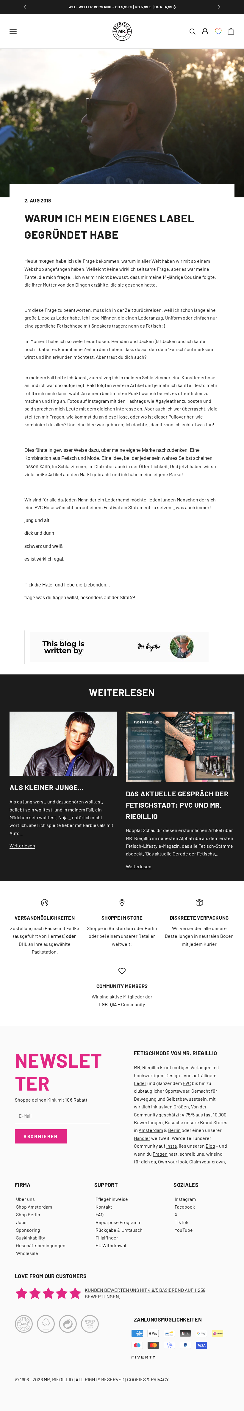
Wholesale (27, 1253)
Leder (140, 1083)
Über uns (25, 1199)
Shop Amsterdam (34, 1206)
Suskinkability (30, 1237)
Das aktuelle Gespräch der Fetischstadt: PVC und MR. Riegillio (177, 804)
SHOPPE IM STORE (122, 918)
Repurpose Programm (118, 1222)
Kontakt (104, 1206)
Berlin (174, 1130)
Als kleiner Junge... (46, 787)
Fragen (160, 1154)
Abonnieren (41, 1136)
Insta (171, 1146)
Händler (142, 1138)
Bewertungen (148, 1122)
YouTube (184, 1230)
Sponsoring (28, 1230)
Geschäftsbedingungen (40, 1245)
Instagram (185, 1199)
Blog (210, 1146)
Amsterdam (151, 1130)
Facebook (185, 1206)
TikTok (181, 1222)
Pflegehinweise (112, 1199)
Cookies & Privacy (148, 1379)
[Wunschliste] (218, 31)
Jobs (21, 1222)
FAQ (100, 1214)
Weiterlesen (22, 845)
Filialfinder (107, 1237)
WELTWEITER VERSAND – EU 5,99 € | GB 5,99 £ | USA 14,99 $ (122, 6)
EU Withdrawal (111, 1245)
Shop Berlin (28, 1214)
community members (122, 986)
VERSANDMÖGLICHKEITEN (45, 918)
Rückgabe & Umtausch (119, 1230)
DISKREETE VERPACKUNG (199, 918)
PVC (187, 1083)
